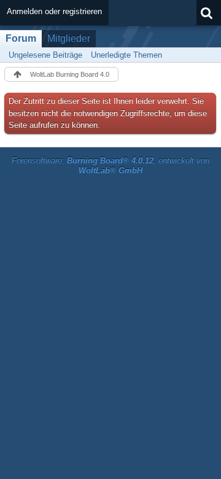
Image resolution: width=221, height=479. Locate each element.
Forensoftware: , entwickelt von (110, 166)
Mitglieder (68, 38)
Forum (21, 38)
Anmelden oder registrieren (54, 11)
